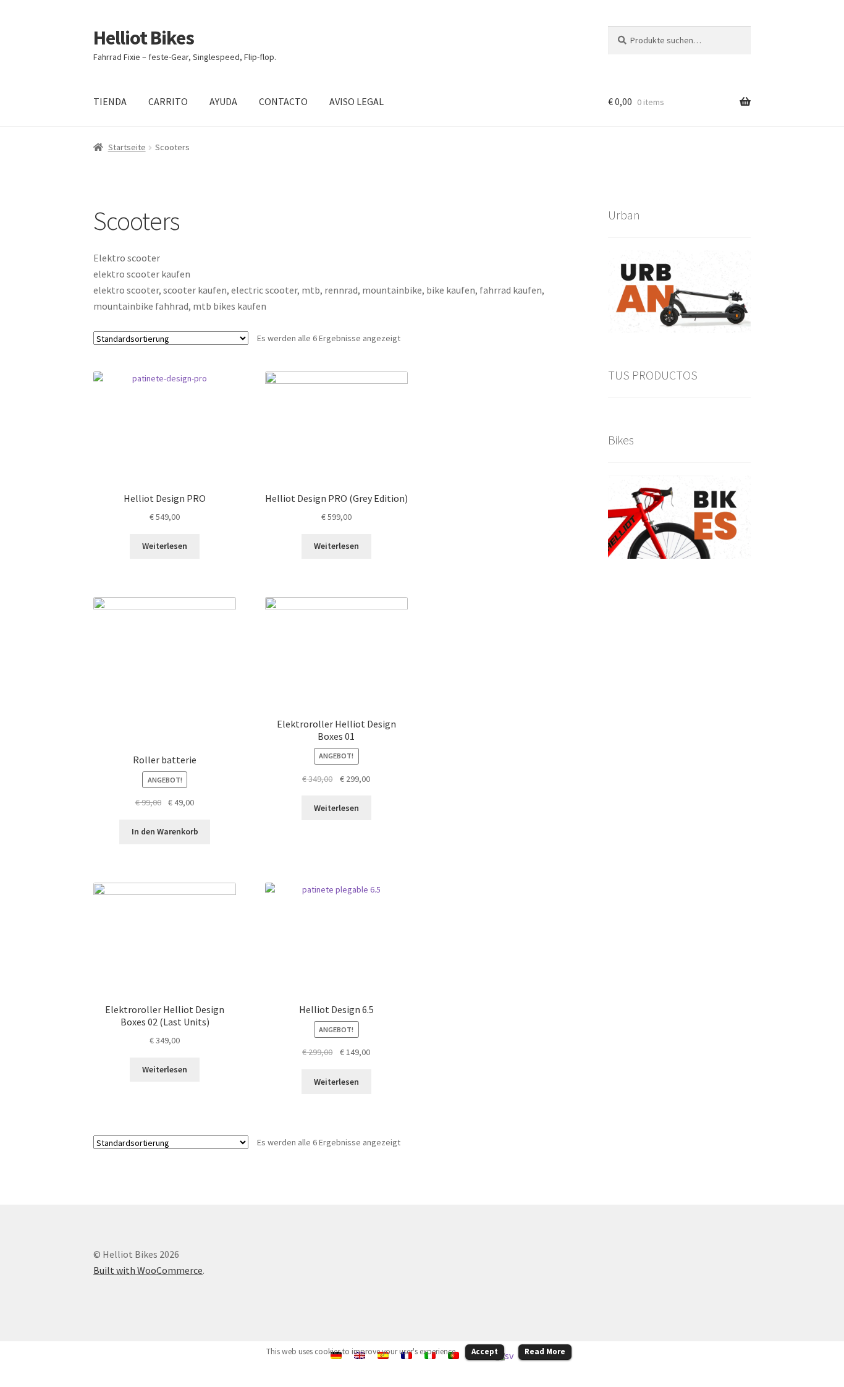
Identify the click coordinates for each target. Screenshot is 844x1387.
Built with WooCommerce (148, 1270)
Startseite (127, 147)
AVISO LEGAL (356, 101)
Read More (545, 1351)
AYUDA (223, 101)
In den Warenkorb (165, 831)
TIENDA (110, 101)
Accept (484, 1351)
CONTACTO (283, 101)
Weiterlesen (164, 545)
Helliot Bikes (143, 37)
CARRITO (168, 101)
